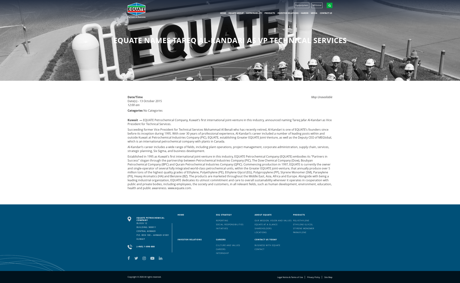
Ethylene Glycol (303, 224)
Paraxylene (299, 232)
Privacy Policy (313, 277)
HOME (223, 13)
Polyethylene (301, 220)
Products (269, 13)
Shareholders (263, 228)
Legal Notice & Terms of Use (290, 277)
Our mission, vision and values (273, 220)
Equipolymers (301, 5)
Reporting (222, 220)
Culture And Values (228, 245)
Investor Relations (287, 13)
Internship (222, 253)
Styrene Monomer (303, 228)
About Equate (263, 214)
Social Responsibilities (229, 224)
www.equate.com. (180, 188)
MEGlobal (316, 5)
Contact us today (266, 239)
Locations (261, 232)
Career (304, 13)
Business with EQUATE (267, 245)
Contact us (326, 13)
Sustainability (254, 13)
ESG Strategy (224, 214)
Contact (259, 249)
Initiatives (222, 228)
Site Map (328, 277)
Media (314, 13)
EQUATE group (236, 13)
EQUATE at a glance (266, 224)
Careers (221, 239)
